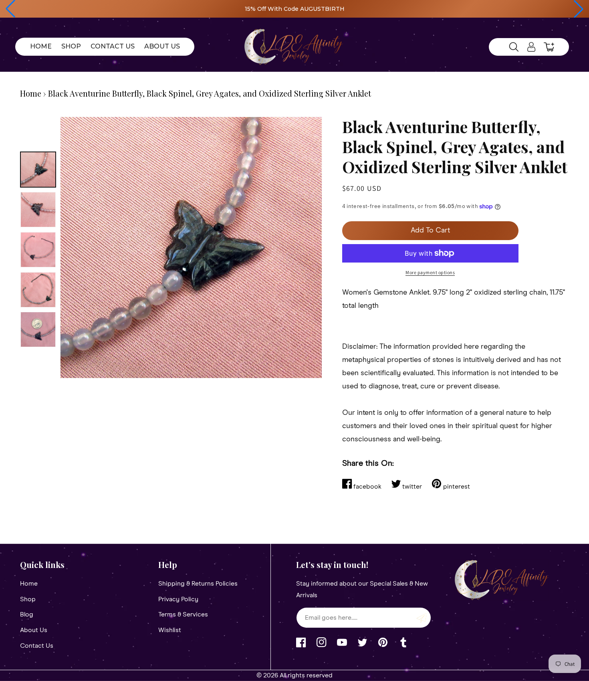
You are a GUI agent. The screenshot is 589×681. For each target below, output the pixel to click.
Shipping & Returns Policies (198, 583)
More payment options (430, 272)
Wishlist (169, 630)
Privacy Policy (178, 599)
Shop (28, 599)
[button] (10, 9)
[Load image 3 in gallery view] (38, 249)
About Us (33, 630)
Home (30, 93)
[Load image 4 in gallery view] (38, 289)
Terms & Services (183, 614)
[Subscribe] (422, 617)
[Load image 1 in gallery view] (38, 169)
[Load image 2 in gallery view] (38, 209)
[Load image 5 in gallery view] (38, 329)
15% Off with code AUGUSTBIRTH (295, 8)
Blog (26, 614)
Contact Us (36, 646)
